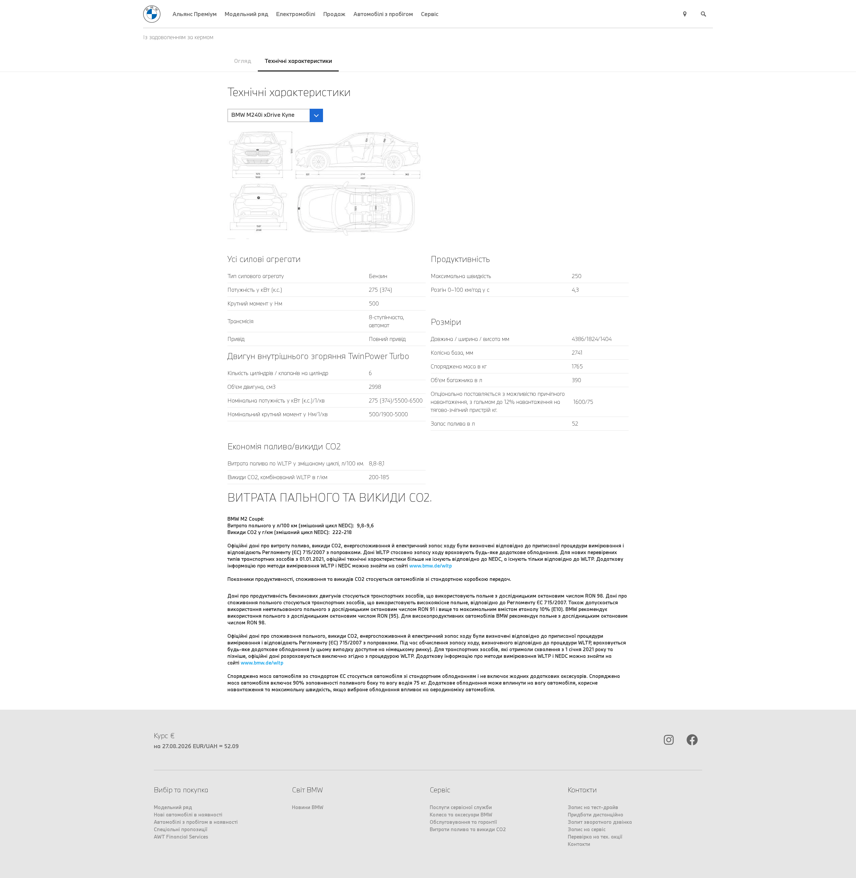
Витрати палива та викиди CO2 (468, 829)
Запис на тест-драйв (593, 807)
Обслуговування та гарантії (463, 822)
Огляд (242, 60)
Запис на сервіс (587, 829)
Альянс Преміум (195, 13)
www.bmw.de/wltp (430, 565)
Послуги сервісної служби (461, 807)
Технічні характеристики (298, 60)
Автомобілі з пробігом (383, 13)
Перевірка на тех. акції (595, 836)
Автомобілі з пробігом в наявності (196, 822)
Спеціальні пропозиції (180, 829)
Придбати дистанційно (595, 814)
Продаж (334, 13)
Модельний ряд (246, 13)
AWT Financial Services (181, 836)
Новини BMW (307, 807)
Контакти (579, 844)
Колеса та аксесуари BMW (461, 814)
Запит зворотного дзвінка (600, 822)
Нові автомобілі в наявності (188, 814)
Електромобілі (295, 13)
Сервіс (429, 13)
